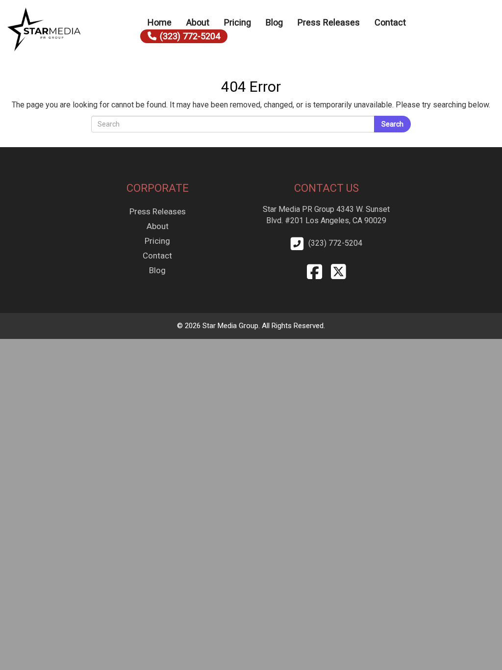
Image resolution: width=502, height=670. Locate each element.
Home (160, 22)
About (197, 22)
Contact (390, 22)
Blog (274, 22)
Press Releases (329, 22)
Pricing (237, 22)
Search (392, 124)
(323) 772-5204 (190, 36)
